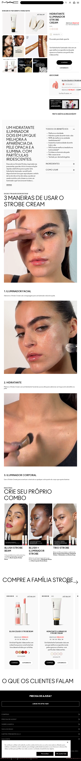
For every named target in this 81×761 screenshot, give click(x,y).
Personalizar (45, 753)
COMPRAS (5, 714)
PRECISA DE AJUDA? (8, 719)
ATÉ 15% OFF (31, 596)
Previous (68, 582)
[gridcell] (50, 29)
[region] (36, 749)
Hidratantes (25, 10)
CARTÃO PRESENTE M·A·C (11, 734)
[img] (55, 84)
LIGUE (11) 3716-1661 (40, 704)
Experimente (64, 68)
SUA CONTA (5, 739)
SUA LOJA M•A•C (7, 729)
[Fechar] (67, 742)
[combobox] (64, 34)
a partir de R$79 (55, 105)
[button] (78, 3)
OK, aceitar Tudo (61, 753)
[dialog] (21, 632)
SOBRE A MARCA (7, 724)
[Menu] (78, 3)
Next (75, 582)
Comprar (64, 62)
